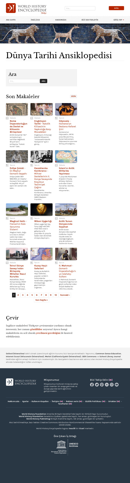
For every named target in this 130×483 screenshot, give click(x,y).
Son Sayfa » (41, 300)
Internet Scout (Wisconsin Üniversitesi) (25, 356)
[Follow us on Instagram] (112, 386)
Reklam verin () (74, 401)
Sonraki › (65, 295)
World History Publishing (38, 419)
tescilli (72, 428)
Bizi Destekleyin (90, 20)
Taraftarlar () (65, 404)
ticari (81, 428)
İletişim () (57, 401)
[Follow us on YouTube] (117, 386)
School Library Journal (110, 356)
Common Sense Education (108, 353)
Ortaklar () (114, 401)
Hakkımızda (60, 20)
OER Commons (89, 356)
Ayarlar (25, 401)
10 (56, 295)
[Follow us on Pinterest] (102, 386)
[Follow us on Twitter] (97, 386)
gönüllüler (36, 329)
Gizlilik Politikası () (95, 401)
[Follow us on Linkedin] (107, 386)
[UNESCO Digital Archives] (65, 447)
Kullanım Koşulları (40, 401)
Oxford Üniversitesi (15, 353)
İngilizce (35, 20)
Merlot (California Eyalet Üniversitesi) (63, 356)
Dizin (73, 96)
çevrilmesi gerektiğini (48, 333)
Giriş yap (117, 20)
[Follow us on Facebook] (92, 386)
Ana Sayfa (10, 20)
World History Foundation (34, 414)
